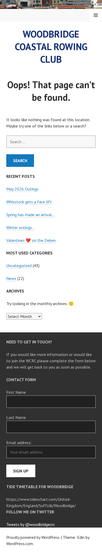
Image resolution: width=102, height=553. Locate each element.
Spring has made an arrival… (30, 214)
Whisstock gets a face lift (29, 201)
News (11, 278)
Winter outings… (20, 227)
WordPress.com (19, 543)
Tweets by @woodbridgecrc (30, 524)
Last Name (16, 417)
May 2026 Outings (22, 189)
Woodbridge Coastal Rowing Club (51, 46)
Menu (95, 15)
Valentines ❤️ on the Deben (31, 240)
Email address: (19, 442)
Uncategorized (19, 265)
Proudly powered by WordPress (33, 537)
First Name (16, 392)
